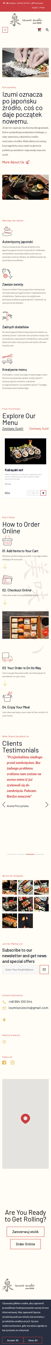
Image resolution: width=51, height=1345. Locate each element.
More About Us (13, 162)
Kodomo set (13, 470)
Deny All (32, 1340)
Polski (42, 8)
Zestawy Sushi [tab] (12, 428)
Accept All (12, 1340)
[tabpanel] (25, 466)
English (35, 8)
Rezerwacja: (38, 3)
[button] (25, 1119)
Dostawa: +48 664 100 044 (19, 3)
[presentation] (4, 804)
